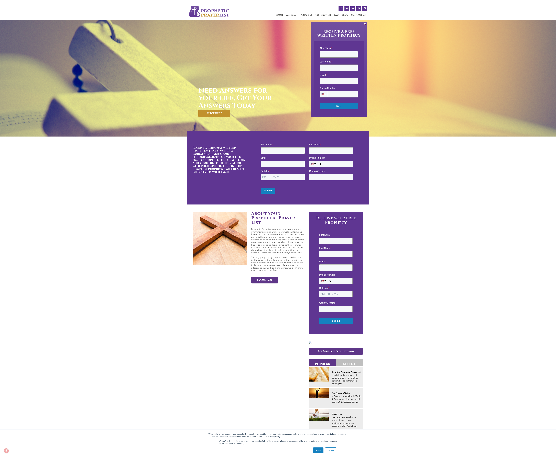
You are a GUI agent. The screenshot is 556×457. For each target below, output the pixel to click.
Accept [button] (318, 450)
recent (349, 364)
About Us (306, 15)
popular (322, 364)
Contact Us (358, 15)
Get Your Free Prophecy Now (336, 351)
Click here (214, 113)
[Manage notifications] (6, 450)
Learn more (264, 280)
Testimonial (323, 15)
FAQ (336, 15)
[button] (3, 78)
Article (291, 15)
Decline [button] (331, 450)
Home (279, 15)
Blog (345, 15)
